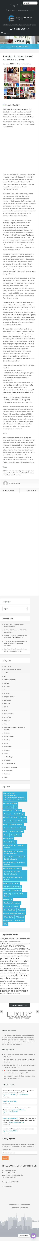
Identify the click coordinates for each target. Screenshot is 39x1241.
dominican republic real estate (14, 828)
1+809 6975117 (21, 29)
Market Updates (9, 736)
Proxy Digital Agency (22, 1207)
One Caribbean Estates (11, 387)
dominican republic (18, 471)
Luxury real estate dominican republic (13, 846)
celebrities (7, 686)
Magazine (7, 733)
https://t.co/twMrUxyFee (18, 1110)
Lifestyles (7, 720)
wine (19, 475)
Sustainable (7, 760)
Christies (20, 64)
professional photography (12, 887)
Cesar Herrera (15, 483)
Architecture (8, 807)
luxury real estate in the (12, 868)
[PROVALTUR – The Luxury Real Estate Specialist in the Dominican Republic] (19, 18)
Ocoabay (7, 740)
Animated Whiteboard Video (12, 669)
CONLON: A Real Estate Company (14, 373)
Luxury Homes (8, 838)
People (6, 743)
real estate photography (12, 903)
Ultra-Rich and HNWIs (10, 767)
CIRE (5, 824)
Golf (5, 710)
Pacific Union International (12, 390)
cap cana (18, 810)
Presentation (8, 746)
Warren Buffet (9, 917)
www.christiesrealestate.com (25, 462)
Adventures (7, 666)
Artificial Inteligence (10, 679)
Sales (6, 753)
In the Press (7, 717)
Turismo (7, 906)
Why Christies (19, 920)
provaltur (6, 475)
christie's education (10, 817)
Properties (7, 750)
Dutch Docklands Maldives (12, 375)
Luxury (6, 724)
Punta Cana (17, 890)
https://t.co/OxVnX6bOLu (10, 1131)
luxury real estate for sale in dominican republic (13, 852)
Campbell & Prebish (10, 370)
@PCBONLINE (24, 1095)
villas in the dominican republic (14, 913)
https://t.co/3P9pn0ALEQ (16, 1122)
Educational (27, 64)
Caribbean (7, 814)
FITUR (6, 707)
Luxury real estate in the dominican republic (12, 873)
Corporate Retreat (9, 696)
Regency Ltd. (8, 397)
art (16, 807)
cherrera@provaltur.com (25, 10)
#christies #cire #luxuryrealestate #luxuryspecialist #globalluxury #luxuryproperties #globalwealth (15, 796)
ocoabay (31, 473)
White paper (8, 920)
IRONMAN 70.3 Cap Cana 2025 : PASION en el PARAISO (19, 1060)
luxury (27, 471)
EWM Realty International (12, 378)
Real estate (13, 475)
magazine (7, 883)
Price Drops (9, 757)
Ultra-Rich (16, 906)
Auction (6, 683)
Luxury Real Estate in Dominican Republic (14, 864)
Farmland (7, 703)
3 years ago (6, 1097)
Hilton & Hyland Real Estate (13, 382)
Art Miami (31, 117)
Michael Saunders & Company (13, 385)
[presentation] (1, 1011)
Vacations (7, 774)
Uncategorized (8, 770)
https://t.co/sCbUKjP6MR (10, 1112)
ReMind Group (8, 400)
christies (8, 471)
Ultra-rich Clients (10, 910)
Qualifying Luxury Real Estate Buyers (13, 895)
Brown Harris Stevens (11, 365)
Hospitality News (9, 714)
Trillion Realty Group (10, 402)
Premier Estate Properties (12, 392)
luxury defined (16, 835)
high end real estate (16, 831)
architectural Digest (10, 803)
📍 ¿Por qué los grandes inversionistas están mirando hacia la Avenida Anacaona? (15, 643)
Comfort (6, 693)
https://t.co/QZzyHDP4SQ (10, 1118)
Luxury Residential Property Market (13, 879)
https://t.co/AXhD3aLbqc (10, 1095)
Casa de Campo (19, 814)
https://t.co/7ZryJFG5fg (9, 1101)
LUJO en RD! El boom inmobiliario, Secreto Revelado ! (19, 1054)
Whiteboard (20, 917)
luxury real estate (10, 842)
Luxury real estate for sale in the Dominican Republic (15, 858)
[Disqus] (19, 518)
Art (7, 673)
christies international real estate (15, 821)
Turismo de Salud (9, 763)
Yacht (6, 777)
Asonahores (8, 810)
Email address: (7, 1150)
